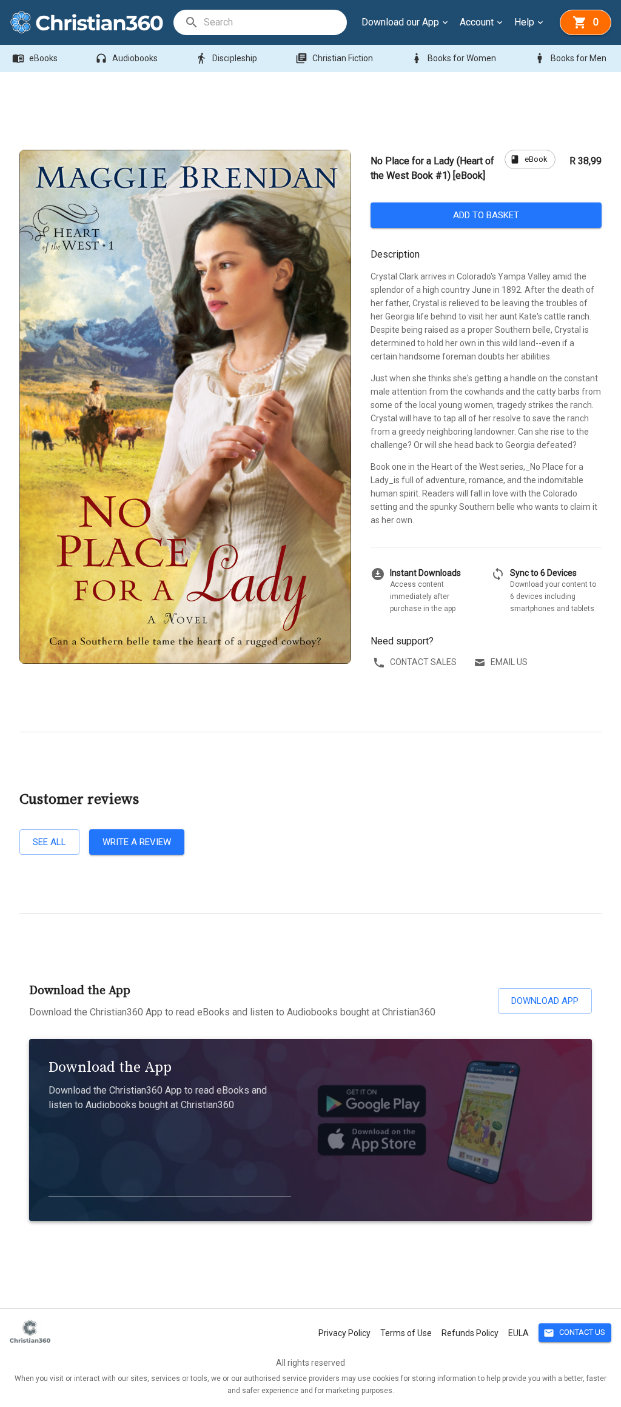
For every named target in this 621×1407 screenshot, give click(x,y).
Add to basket (486, 215)
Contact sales (423, 662)
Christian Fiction (334, 58)
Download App (545, 1000)
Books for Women (453, 58)
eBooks (35, 58)
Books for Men (570, 58)
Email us (509, 662)
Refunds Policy (469, 1333)
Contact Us (574, 1333)
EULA (518, 1333)
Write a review (136, 842)
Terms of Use (406, 1333)
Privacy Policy (344, 1333)
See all (49, 842)
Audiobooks (126, 58)
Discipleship (226, 58)
